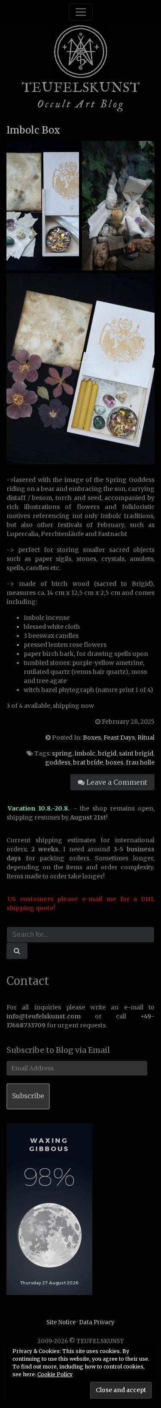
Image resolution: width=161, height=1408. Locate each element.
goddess (57, 762)
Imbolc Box (33, 130)
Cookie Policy (55, 1374)
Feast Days (119, 737)
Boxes (92, 737)
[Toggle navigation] (81, 12)
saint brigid (136, 753)
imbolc (85, 753)
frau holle (140, 762)
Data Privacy (97, 1322)
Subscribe (28, 1096)
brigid (107, 753)
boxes (114, 762)
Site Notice (61, 1322)
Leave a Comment (116, 782)
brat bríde (88, 762)
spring (62, 753)
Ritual (146, 737)
